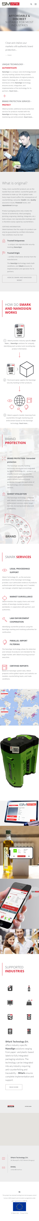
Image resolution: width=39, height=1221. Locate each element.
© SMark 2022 (15, 1213)
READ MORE (13, 1087)
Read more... (14, 91)
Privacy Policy (24, 1213)
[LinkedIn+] (19, 1191)
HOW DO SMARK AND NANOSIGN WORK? (19, 278)
